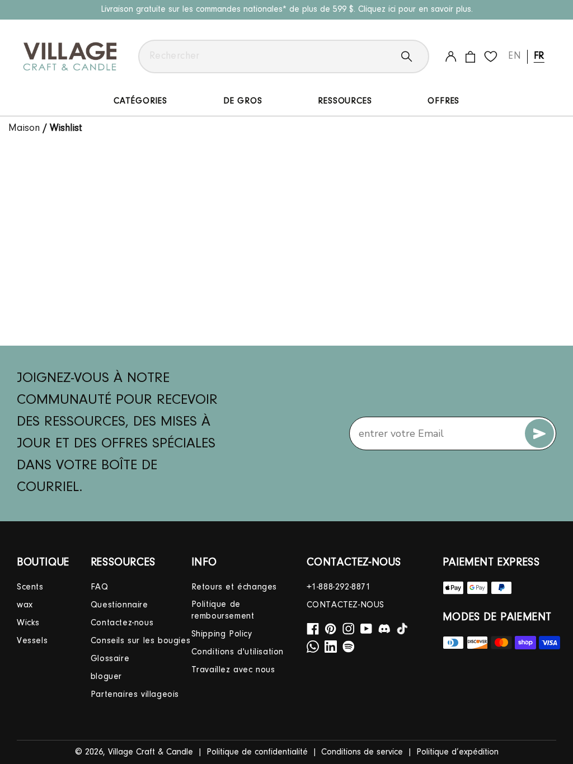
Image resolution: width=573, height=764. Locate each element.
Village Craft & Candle (150, 752)
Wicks (28, 623)
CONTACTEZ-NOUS (345, 605)
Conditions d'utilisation (237, 652)
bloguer (106, 676)
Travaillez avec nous (233, 670)
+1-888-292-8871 (339, 587)
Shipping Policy (221, 634)
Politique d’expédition (457, 752)
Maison (24, 129)
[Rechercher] (415, 56)
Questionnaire (119, 605)
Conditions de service (362, 752)
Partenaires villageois (135, 694)
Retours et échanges (234, 587)
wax (25, 605)
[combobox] (283, 56)
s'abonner (539, 433)
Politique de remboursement (223, 610)
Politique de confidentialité (257, 752)
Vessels (32, 640)
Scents (30, 587)
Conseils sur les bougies (140, 640)
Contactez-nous (122, 623)
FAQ (100, 587)
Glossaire (110, 658)
